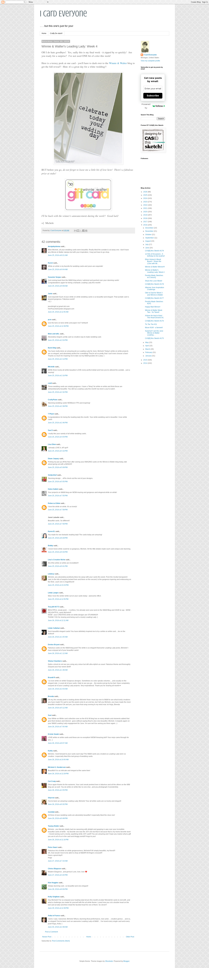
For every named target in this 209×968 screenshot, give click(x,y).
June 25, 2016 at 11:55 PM (58, 599)
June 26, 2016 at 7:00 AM (58, 727)
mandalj (51, 812)
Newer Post (46, 937)
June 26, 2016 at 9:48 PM (58, 818)
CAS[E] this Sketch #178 (154, 284)
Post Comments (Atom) (61, 941)
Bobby (50, 546)
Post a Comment (51, 932)
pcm (49, 320)
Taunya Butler (53, 826)
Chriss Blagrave (54, 869)
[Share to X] (80, 230)
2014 (145, 363)
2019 (145, 215)
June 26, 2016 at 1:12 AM (58, 653)
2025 (145, 195)
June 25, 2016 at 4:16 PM (58, 451)
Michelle (51, 367)
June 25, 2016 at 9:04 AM (58, 269)
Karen (50, 263)
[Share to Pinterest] (86, 230)
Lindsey (51, 574)
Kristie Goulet (53, 734)
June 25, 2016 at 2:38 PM (58, 406)
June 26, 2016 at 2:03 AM (58, 689)
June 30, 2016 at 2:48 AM (58, 927)
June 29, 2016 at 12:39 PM (58, 908)
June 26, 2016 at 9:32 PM (58, 804)
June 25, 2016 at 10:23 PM (58, 585)
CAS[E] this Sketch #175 (154, 338)
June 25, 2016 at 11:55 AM (58, 312)
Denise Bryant (54, 645)
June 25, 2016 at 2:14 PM (58, 359)
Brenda (51, 696)
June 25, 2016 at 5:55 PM (58, 482)
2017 (145, 222)
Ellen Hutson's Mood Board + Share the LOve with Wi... (153, 261)
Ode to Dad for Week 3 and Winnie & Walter (154, 294)
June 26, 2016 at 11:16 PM (58, 840)
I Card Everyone (63, 13)
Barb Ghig (52, 348)
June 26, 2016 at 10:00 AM (58, 760)
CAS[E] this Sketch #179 (154, 251)
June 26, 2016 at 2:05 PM (58, 790)
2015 (145, 360)
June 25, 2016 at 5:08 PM (58, 467)
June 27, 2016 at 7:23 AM (58, 861)
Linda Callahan (54, 628)
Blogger (126, 961)
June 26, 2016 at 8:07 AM (58, 743)
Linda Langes (53, 593)
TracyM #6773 (53, 607)
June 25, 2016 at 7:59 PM (58, 524)
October (148, 235)
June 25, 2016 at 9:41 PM (58, 566)
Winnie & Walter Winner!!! (155, 267)
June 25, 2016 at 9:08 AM (58, 286)
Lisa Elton (52, 444)
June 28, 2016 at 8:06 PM (58, 889)
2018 (145, 218)
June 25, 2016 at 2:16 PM (58, 376)
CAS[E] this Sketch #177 (154, 298)
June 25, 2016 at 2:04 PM (58, 340)
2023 (145, 202)
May (147, 342)
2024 (145, 198)
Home (44, 33)
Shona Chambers (55, 661)
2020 (145, 212)
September (149, 238)
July (147, 244)
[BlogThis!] (78, 230)
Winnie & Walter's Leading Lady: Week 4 (154, 271)
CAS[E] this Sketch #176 (154, 321)
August (148, 241)
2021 (145, 208)
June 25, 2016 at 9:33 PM (58, 552)
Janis (50, 294)
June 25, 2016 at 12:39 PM (58, 326)
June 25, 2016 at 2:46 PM (58, 423)
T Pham (51, 414)
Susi (49, 715)
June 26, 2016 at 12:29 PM (58, 774)
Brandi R (51, 678)
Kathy (50, 751)
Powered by (146, 106)
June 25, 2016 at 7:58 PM (58, 510)
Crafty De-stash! (56, 33)
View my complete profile (150, 61)
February (149, 352)
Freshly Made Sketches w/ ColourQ (154, 276)
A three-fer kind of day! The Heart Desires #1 (154, 317)
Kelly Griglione (54, 897)
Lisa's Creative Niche (56, 560)
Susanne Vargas (54, 277)
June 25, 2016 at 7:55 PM (58, 496)
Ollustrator (109, 961)
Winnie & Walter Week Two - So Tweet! (153, 311)
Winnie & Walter (118, 63)
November (149, 231)
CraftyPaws (52, 400)
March (148, 349)
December (149, 228)
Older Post (130, 937)
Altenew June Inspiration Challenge (154, 288)
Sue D (50, 430)
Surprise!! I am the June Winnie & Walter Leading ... (154, 333)
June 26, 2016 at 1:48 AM (58, 670)
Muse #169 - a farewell (154, 328)
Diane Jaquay (53, 459)
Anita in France (54, 916)
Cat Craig (52, 781)
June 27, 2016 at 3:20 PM (58, 875)
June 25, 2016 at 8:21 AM (58, 255)
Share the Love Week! (153, 281)
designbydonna (54, 246)
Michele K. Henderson (57, 767)
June (147, 248)
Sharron (51, 798)
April (147, 346)
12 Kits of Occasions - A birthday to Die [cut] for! (155, 255)
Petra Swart (52, 847)
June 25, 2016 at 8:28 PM (58, 538)
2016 (145, 225)
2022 (145, 205)
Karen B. (51, 531)
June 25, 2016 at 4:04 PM (58, 437)
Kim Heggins (53, 883)
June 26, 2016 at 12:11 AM (58, 620)
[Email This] (75, 230)
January (148, 356)
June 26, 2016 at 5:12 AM (58, 708)
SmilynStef (52, 475)
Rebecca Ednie (54, 503)
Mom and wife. (53, 334)
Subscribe (153, 95)
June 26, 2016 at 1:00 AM (58, 637)
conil (50, 383)
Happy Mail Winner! (152, 307)
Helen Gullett (53, 489)
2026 (145, 192)
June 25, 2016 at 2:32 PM (58, 392)
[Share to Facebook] (83, 230)
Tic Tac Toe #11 (151, 324)
